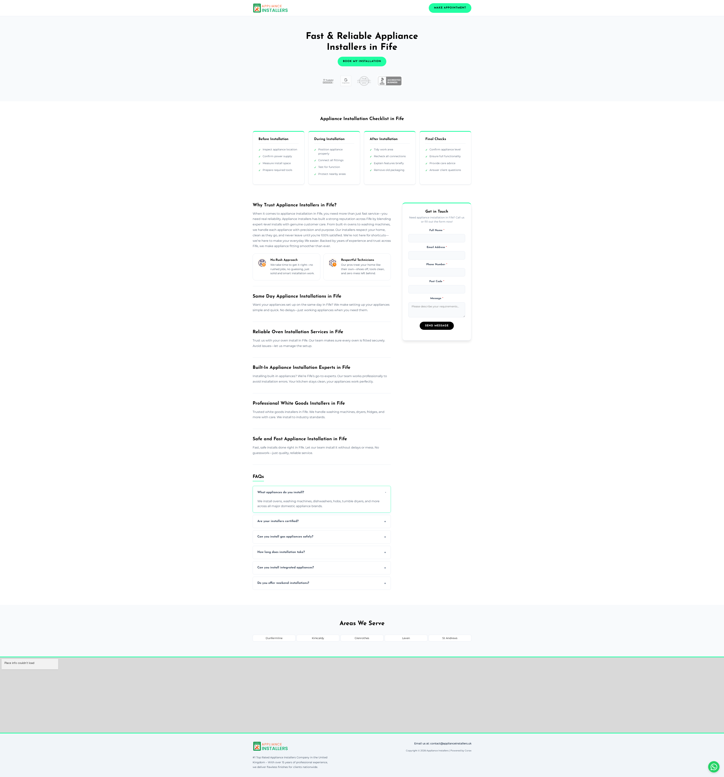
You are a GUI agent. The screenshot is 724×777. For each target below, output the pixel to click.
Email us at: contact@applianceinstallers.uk (442, 743)
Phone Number (436, 264)
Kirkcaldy (318, 638)
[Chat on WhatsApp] (713, 766)
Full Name (436, 230)
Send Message (437, 325)
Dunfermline (274, 638)
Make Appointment (450, 7)
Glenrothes (362, 638)
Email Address (437, 247)
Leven (406, 638)
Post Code (436, 281)
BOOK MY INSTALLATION (362, 61)
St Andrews (449, 638)
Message (436, 298)
